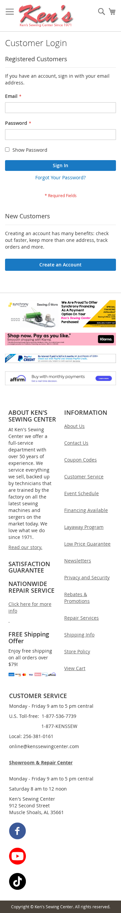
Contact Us (76, 443)
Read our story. (25, 547)
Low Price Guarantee (87, 544)
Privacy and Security (87, 577)
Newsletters (77, 560)
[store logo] (46, 16)
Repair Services (81, 618)
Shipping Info (79, 634)
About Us (74, 426)
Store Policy (77, 651)
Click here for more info (29, 607)
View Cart (74, 668)
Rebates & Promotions (77, 597)
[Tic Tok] (61, 882)
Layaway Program (84, 527)
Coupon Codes (80, 459)
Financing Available (86, 510)
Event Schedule (81, 493)
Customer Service (84, 476)
